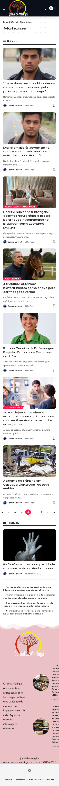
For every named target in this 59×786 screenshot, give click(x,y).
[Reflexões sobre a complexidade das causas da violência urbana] (29, 545)
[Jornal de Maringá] (18, 8)
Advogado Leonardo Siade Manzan (20, 207)
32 (54, 512)
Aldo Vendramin (12, 279)
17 (35, 512)
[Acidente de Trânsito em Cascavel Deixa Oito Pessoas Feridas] (29, 461)
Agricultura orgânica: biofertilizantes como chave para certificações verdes (29, 288)
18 (41, 512)
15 (21, 512)
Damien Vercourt (15, 105)
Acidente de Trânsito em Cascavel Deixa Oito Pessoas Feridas (26, 484)
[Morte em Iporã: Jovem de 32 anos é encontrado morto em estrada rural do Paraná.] (29, 128)
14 (15, 512)
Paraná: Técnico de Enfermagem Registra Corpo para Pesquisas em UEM (29, 352)
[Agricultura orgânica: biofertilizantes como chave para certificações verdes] (29, 264)
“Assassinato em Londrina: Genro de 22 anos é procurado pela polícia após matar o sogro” (29, 87)
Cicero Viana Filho (13, 407)
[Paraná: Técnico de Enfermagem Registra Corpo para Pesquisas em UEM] (29, 328)
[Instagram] (29, 770)
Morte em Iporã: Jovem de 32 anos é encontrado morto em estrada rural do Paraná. (26, 151)
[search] (44, 8)
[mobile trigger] (6, 8)
